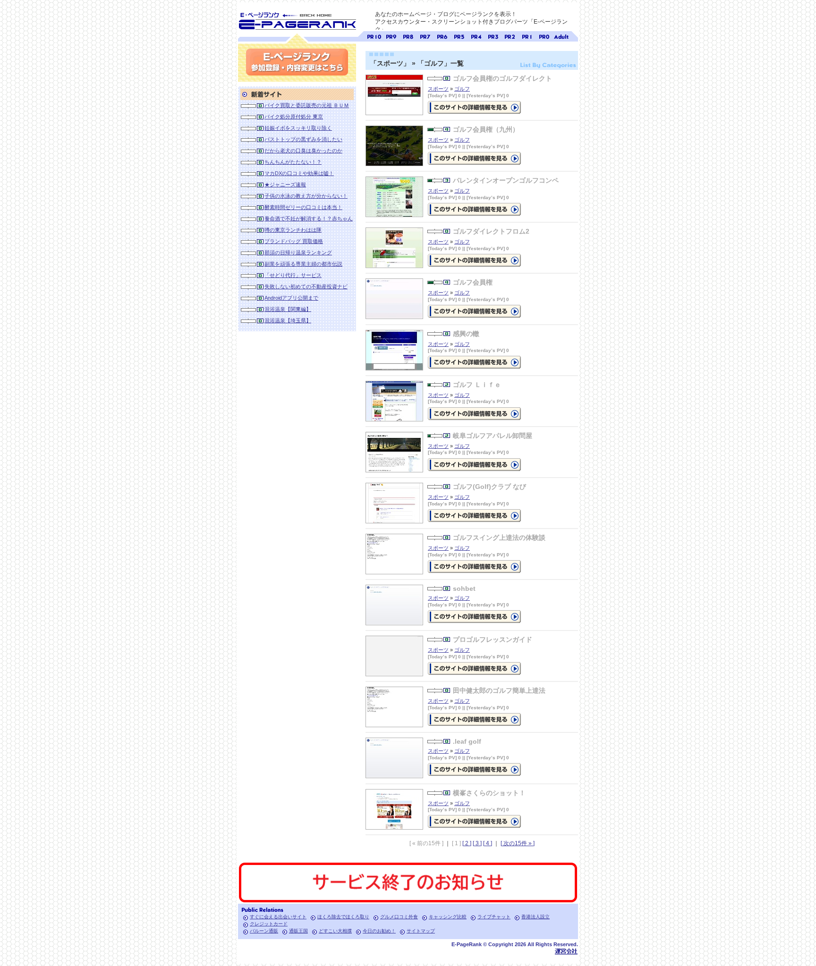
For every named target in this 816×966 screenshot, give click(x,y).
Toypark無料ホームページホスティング (566, 951)
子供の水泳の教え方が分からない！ (306, 196)
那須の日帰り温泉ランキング (298, 252)
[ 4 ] (487, 843)
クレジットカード (269, 923)
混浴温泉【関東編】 (287, 309)
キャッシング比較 (448, 916)
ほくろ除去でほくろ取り (343, 916)
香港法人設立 (535, 916)
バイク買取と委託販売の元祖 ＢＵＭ (306, 105)
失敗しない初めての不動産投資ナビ (306, 286)
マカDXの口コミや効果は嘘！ (299, 173)
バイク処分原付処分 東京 (293, 116)
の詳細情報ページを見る (474, 107)
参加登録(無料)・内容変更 (297, 62)
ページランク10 (374, 36)
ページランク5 (459, 36)
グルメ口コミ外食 (399, 916)
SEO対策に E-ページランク (297, 19)
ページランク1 (527, 36)
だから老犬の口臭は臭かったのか (303, 150)
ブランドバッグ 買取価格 (293, 241)
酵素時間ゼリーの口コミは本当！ (303, 207)
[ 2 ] (466, 843)
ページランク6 (442, 36)
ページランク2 (510, 36)
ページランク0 (544, 36)
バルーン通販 (264, 930)
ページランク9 (391, 36)
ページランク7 (425, 36)
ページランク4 (476, 36)
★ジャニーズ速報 (285, 184)
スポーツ (438, 89)
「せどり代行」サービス (293, 275)
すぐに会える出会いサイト (278, 916)
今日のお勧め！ (379, 930)
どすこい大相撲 (335, 930)
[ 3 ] (477, 843)
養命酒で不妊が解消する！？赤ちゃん (308, 218)
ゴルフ (462, 89)
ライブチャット (493, 916)
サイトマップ (421, 930)
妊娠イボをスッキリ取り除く (298, 128)
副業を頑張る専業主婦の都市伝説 (303, 264)
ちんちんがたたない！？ (293, 162)
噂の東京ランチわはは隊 (293, 230)
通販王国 (298, 930)
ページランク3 (493, 36)
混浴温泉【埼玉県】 (287, 320)
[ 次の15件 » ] (518, 843)
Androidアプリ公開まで (291, 298)
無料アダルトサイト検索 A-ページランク (561, 36)
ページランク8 (408, 36)
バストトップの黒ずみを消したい (303, 139)
